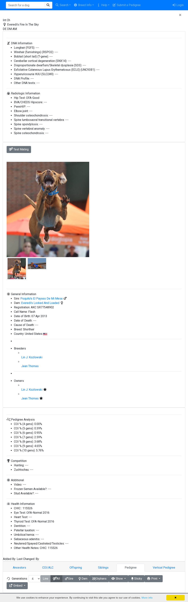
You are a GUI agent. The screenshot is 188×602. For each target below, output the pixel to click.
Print (154, 578)
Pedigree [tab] (131, 567)
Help (103, 5)
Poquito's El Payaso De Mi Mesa (41, 298)
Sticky (138, 578)
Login (180, 5)
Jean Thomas (30, 366)
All (58, 578)
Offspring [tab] (76, 567)
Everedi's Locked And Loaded (40, 303)
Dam (84, 578)
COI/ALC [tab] (47, 567)
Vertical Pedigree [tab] (164, 567)
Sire (70, 578)
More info (147, 597)
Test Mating (21, 149)
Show (119, 578)
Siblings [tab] (103, 567)
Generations (19, 578)
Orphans (101, 578)
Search (63, 5)
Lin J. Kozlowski (31, 357)
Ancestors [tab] (19, 567)
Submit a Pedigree (128, 5)
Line (45, 578)
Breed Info (84, 5)
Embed (18, 585)
